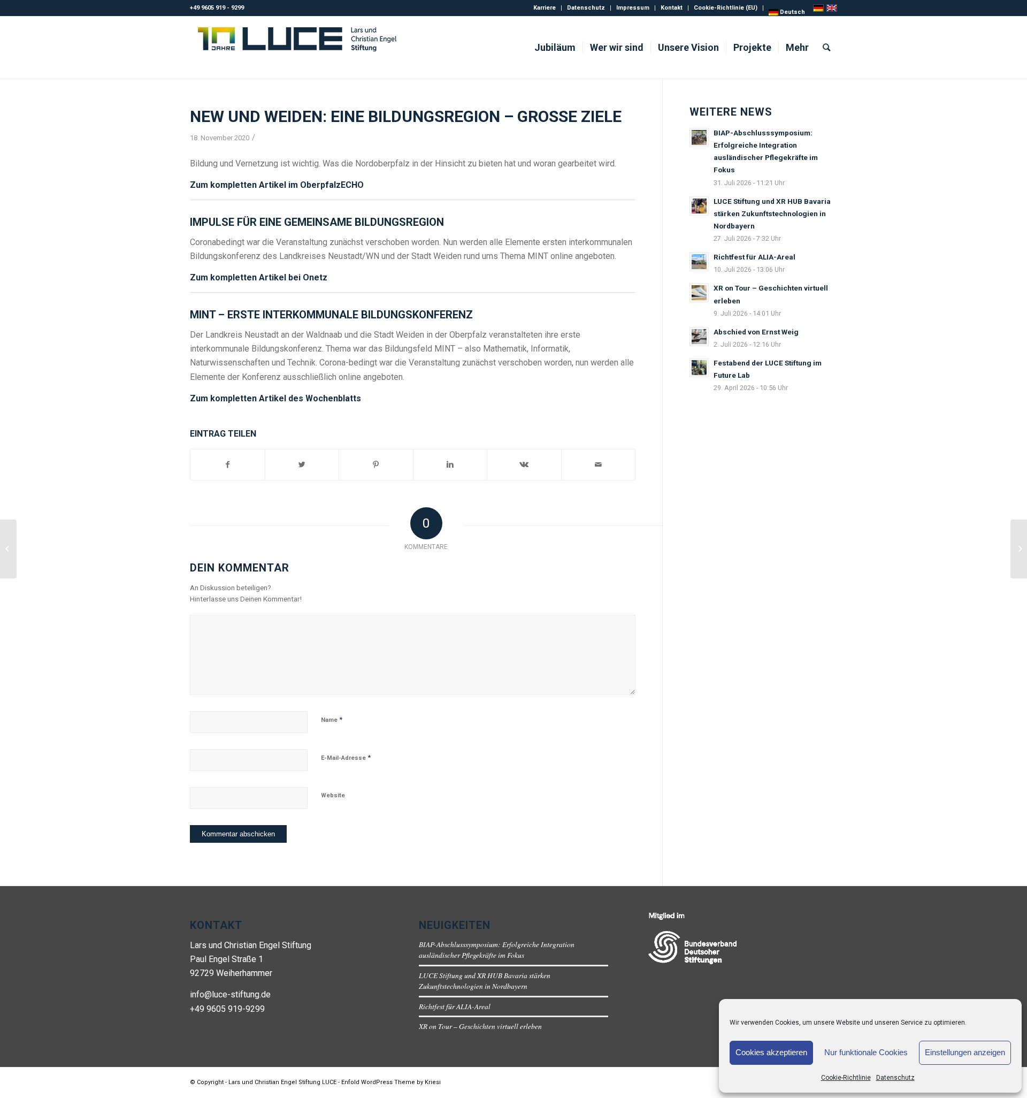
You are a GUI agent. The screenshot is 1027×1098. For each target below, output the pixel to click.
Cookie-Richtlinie (846, 1077)
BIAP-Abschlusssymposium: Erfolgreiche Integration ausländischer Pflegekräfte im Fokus (496, 949)
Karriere (544, 7)
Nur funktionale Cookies (866, 1052)
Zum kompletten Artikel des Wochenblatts (275, 398)
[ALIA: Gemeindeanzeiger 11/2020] (8, 549)
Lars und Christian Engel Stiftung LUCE (282, 1082)
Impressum (632, 7)
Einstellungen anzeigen (965, 1052)
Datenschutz (895, 1077)
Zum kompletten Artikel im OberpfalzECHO (277, 185)
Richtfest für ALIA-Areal (454, 1006)
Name (331, 719)
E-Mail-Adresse (346, 757)
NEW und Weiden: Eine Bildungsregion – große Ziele (406, 116)
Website (333, 795)
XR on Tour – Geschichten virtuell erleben (480, 1026)
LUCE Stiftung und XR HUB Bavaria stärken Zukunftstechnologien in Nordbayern (484, 980)
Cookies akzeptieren (771, 1052)
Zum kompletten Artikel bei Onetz (258, 277)
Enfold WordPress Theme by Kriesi (391, 1082)
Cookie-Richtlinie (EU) (725, 7)
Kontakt (672, 7)
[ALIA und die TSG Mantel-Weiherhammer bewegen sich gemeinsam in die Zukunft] (1018, 549)
